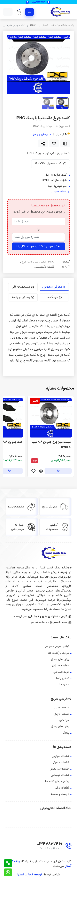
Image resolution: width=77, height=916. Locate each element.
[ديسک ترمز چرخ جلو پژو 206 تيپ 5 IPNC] (51, 417)
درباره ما (64, 684)
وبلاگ (65, 733)
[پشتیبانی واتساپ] (8, 872)
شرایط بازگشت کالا (58, 653)
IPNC (33, 26)
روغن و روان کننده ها (57, 781)
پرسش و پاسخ (41, 134)
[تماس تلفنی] (8, 863)
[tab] (54, 287)
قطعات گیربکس (60, 775)
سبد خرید (63, 720)
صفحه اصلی (61, 708)
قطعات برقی (62, 788)
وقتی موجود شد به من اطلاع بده (38, 246)
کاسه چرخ (27, 262)
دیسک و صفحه (60, 794)
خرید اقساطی (61, 672)
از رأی (61, 134)
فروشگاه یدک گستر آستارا (56, 26)
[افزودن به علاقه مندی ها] (54, 143)
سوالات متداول (60, 665)
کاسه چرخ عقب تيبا (44, 267)
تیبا (36, 262)
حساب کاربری (61, 714)
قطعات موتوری (60, 756)
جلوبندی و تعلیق (59, 769)
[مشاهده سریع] (41, 471)
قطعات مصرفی (60, 762)
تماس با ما (62, 678)
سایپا (43, 262)
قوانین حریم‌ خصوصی (56, 647)
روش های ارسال (60, 659)
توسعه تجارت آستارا (29, 874)
